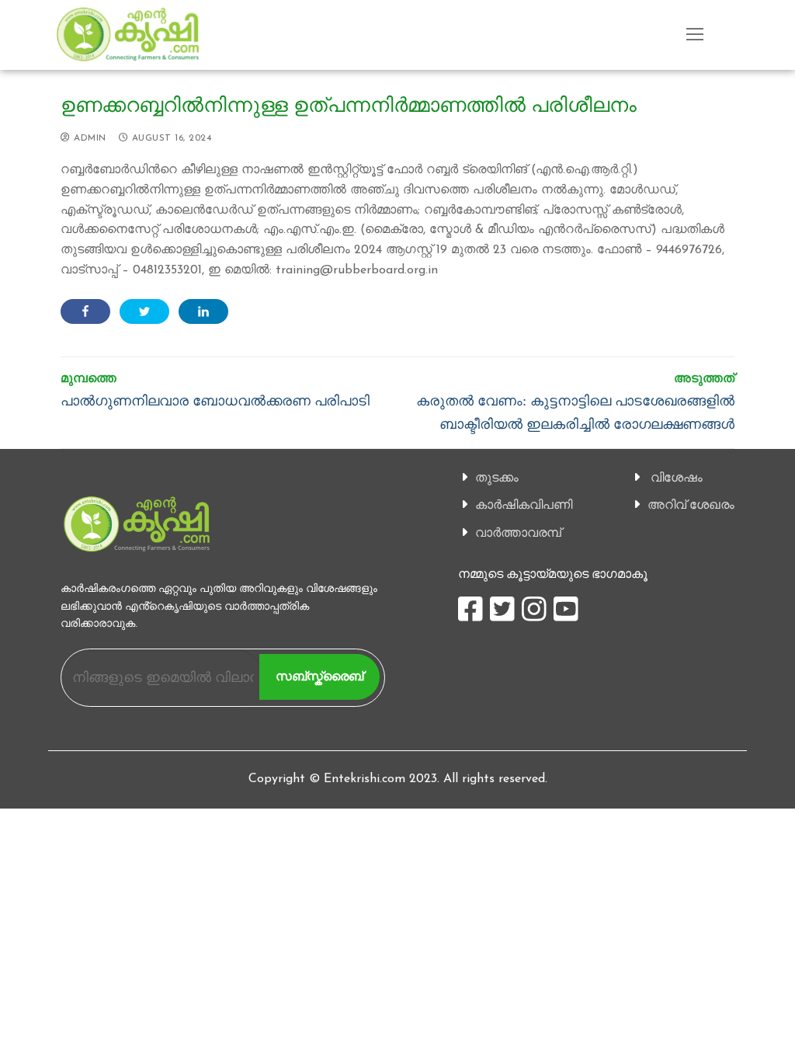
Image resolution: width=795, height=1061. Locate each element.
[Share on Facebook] (85, 311)
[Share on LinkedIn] (203, 311)
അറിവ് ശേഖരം (690, 504)
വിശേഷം (677, 477)
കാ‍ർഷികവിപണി (523, 504)
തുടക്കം (497, 477)
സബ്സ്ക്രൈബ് (319, 676)
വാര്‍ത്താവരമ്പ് (518, 532)
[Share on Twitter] (144, 311)
